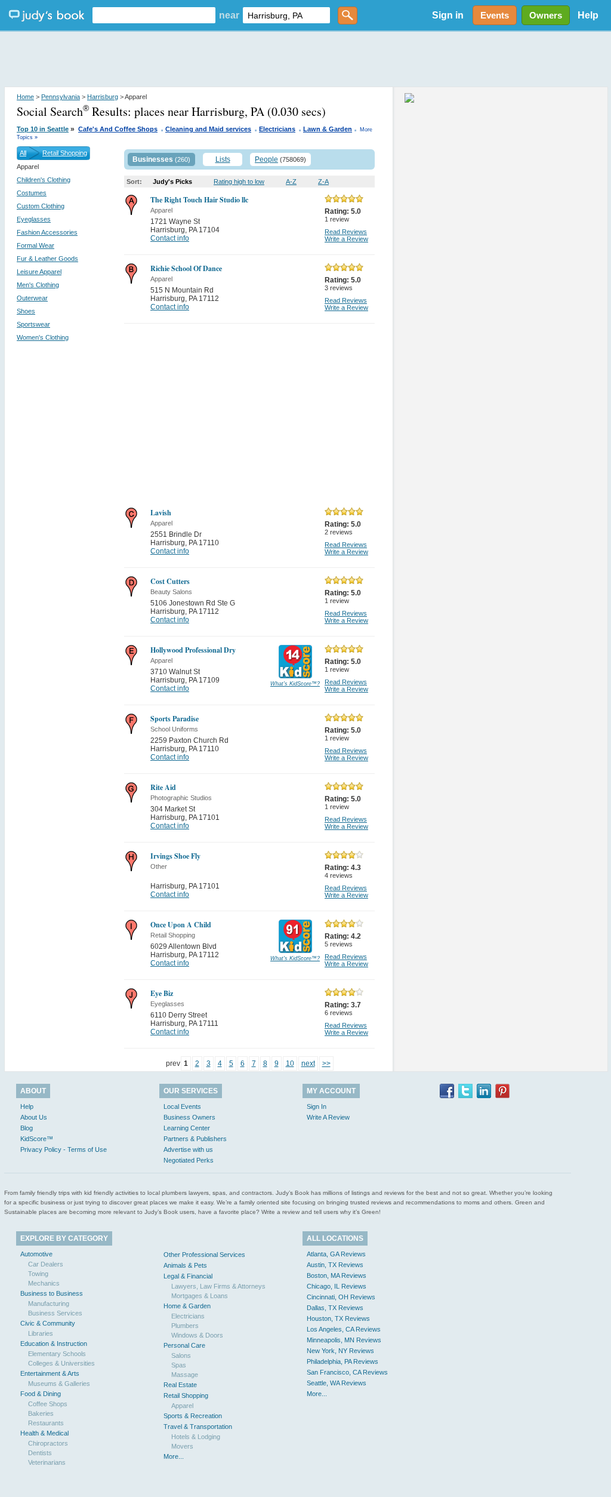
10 (290, 1063)
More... (173, 1456)
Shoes (26, 311)
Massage (184, 1374)
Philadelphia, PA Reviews (342, 1361)
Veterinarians (47, 1462)
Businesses (152, 159)
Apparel (182, 1405)
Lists (222, 159)
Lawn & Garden (327, 129)
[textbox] (153, 15)
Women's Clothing (43, 337)
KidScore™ (36, 1138)
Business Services (55, 1313)
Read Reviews (346, 231)
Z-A (323, 181)
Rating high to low (239, 181)
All (23, 152)
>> (326, 1063)
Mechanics (44, 1283)
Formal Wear (35, 245)
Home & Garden (187, 1306)
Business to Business (51, 1293)
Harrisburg (102, 96)
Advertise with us (188, 1149)
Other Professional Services (204, 1254)
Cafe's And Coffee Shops (118, 129)
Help (588, 15)
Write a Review (346, 238)
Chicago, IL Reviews (336, 1286)
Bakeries (41, 1413)
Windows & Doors (197, 1335)
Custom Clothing (40, 206)
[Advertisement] (305, 60)
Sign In (316, 1106)
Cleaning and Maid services (208, 129)
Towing (38, 1273)
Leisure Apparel (39, 271)
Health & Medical (44, 1433)
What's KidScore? (295, 684)
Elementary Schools (57, 1353)
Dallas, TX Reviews (335, 1307)
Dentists (40, 1452)
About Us (33, 1117)
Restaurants (46, 1423)
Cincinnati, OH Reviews (341, 1297)
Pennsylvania (60, 96)
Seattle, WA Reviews (336, 1383)
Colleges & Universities (61, 1363)
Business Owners (189, 1117)
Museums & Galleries (59, 1383)
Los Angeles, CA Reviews (344, 1329)
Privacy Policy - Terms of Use (63, 1149)
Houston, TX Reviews (338, 1318)
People (266, 159)
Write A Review (328, 1117)
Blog (26, 1128)
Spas (178, 1365)
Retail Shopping (64, 152)
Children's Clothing (43, 179)
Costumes (32, 192)
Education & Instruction (53, 1343)
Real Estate (180, 1384)
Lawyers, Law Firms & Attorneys (218, 1286)
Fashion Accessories (47, 232)
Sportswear (33, 324)
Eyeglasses (34, 219)
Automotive (36, 1254)
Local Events (182, 1106)
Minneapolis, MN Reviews (344, 1340)
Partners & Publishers (195, 1138)
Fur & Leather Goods (47, 258)
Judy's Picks (172, 181)
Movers (182, 1446)
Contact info (169, 238)
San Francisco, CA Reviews (347, 1372)
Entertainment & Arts (49, 1373)
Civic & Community (47, 1323)
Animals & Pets (185, 1265)
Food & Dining (40, 1393)
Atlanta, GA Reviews (336, 1254)
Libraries (40, 1333)
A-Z (291, 181)
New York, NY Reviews (340, 1350)
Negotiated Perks (188, 1160)
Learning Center (186, 1128)
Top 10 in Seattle (43, 129)
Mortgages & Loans (199, 1295)
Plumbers (185, 1325)
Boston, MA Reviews (336, 1275)
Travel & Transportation (197, 1426)
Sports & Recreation (192, 1415)
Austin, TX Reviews (335, 1264)
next (308, 1063)
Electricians (277, 129)
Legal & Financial (187, 1276)
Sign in (448, 15)
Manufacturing (48, 1303)
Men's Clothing (38, 284)
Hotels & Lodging (195, 1436)
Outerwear (32, 298)
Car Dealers (45, 1264)
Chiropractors (48, 1443)
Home (25, 96)
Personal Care (184, 1345)
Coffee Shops (47, 1403)
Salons (181, 1355)
